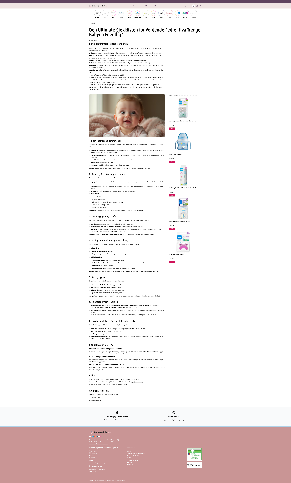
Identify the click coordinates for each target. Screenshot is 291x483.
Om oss (129, 451)
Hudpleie (125, 6)
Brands (178, 6)
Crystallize (122, 480)
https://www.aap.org (137, 382)
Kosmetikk (144, 6)
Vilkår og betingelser (133, 455)
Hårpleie (134, 6)
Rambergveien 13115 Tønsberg (93, 452)
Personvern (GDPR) (132, 460)
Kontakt (129, 458)
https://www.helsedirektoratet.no (129, 379)
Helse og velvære (167, 6)
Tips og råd (187, 6)
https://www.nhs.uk (121, 384)
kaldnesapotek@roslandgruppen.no (99, 463)
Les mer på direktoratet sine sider (98, 444)
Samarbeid (130, 462)
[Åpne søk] (193, 6)
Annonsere (130, 464)
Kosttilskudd (155, 6)
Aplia (113, 480)
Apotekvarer (115, 6)
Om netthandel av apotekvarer (136, 453)
